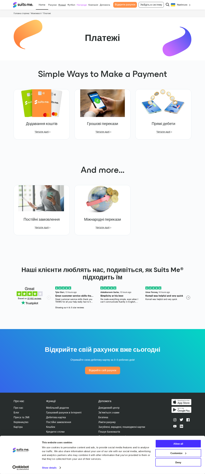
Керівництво (21, 422)
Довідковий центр (108, 407)
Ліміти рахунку (107, 422)
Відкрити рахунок (125, 4)
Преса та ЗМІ (21, 417)
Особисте (42, 5)
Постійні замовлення (58, 422)
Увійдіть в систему (151, 4)
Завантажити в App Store (181, 402)
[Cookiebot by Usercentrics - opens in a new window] (21, 467)
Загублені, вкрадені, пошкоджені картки (121, 427)
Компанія (93, 4)
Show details (49, 467)
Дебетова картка (56, 417)
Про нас (18, 407)
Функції (62, 4)
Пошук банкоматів (109, 431)
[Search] (167, 5)
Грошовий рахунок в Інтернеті (64, 412)
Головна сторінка (21, 13)
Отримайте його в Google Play (181, 410)
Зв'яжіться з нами (108, 412)
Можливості (36, 13)
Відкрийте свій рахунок (102, 370)
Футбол (71, 4)
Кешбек (50, 427)
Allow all (178, 443)
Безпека (103, 417)
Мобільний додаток (57, 407)
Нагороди (82, 4)
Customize (176, 453)
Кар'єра (18, 427)
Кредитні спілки (55, 431)
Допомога (105, 4)
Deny (178, 462)
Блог (16, 412)
